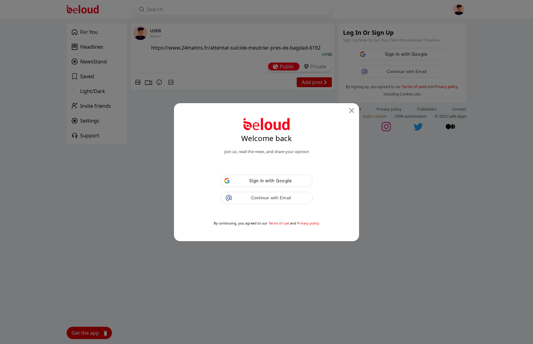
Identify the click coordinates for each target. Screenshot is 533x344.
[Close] (352, 110)
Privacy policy (308, 223)
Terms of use (279, 223)
